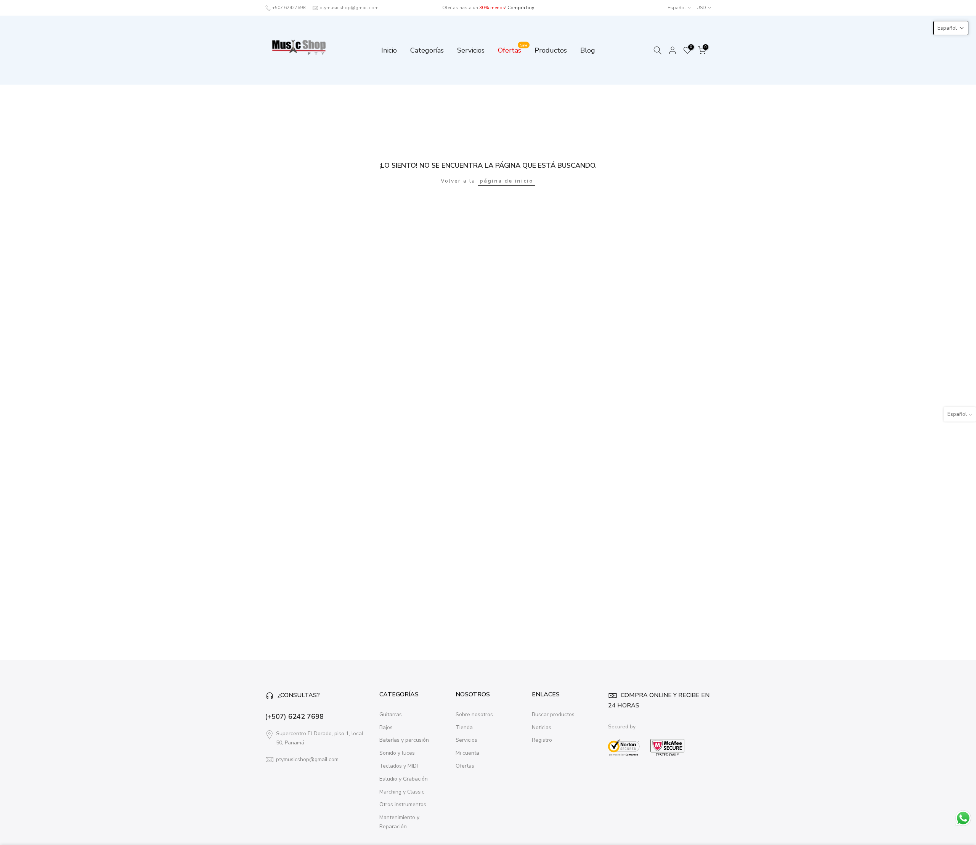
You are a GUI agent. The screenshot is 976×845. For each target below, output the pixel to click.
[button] (951, 28)
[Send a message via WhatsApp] (963, 818)
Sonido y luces (397, 753)
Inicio (389, 50)
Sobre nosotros (474, 714)
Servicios (471, 50)
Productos (551, 50)
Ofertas (512, 50)
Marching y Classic (401, 791)
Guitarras (390, 714)
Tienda (464, 727)
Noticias (541, 727)
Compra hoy (520, 8)
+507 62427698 (288, 8)
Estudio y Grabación (403, 778)
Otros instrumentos (402, 804)
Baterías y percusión (404, 740)
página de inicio (506, 180)
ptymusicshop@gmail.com (349, 8)
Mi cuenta (467, 753)
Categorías (427, 50)
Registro (542, 740)
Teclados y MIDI (398, 766)
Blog (587, 50)
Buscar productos (553, 714)
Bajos (386, 727)
